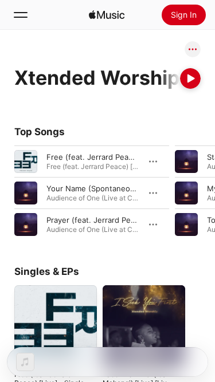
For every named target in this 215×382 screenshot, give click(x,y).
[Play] (190, 78)
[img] (106, 15)
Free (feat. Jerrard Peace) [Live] (104, 157)
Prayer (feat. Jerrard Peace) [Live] (107, 220)
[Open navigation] (20, 14)
